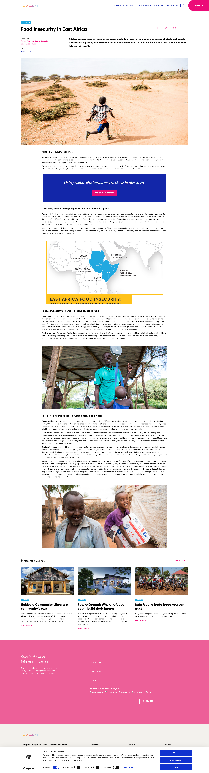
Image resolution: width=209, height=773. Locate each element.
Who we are (119, 5)
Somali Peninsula (27, 41)
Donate (199, 5)
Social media (138, 692)
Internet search (97, 692)
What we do (131, 5)
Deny (176, 767)
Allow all (176, 753)
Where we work (145, 5)
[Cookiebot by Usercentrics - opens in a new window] (28, 768)
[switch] (77, 767)
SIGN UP (148, 701)
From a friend (112, 692)
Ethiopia (44, 41)
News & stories (172, 5)
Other (149, 692)
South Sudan (26, 44)
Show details (128, 767)
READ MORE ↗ (26, 626)
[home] (30, 5)
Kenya (37, 41)
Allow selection (176, 760)
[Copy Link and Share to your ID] (183, 28)
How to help (158, 5)
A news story (125, 692)
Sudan (34, 44)
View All (180, 560)
